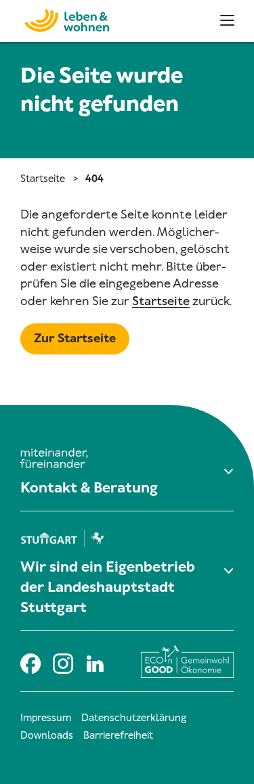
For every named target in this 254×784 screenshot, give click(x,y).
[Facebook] (29, 661)
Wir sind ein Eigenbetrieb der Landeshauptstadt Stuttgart (107, 587)
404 (94, 178)
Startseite (42, 178)
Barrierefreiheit (118, 735)
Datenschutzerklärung (133, 717)
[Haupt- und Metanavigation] (227, 20)
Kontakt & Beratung (89, 487)
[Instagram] (62, 661)
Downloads (46, 735)
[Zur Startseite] (59, 18)
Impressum (45, 717)
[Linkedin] (94, 661)
